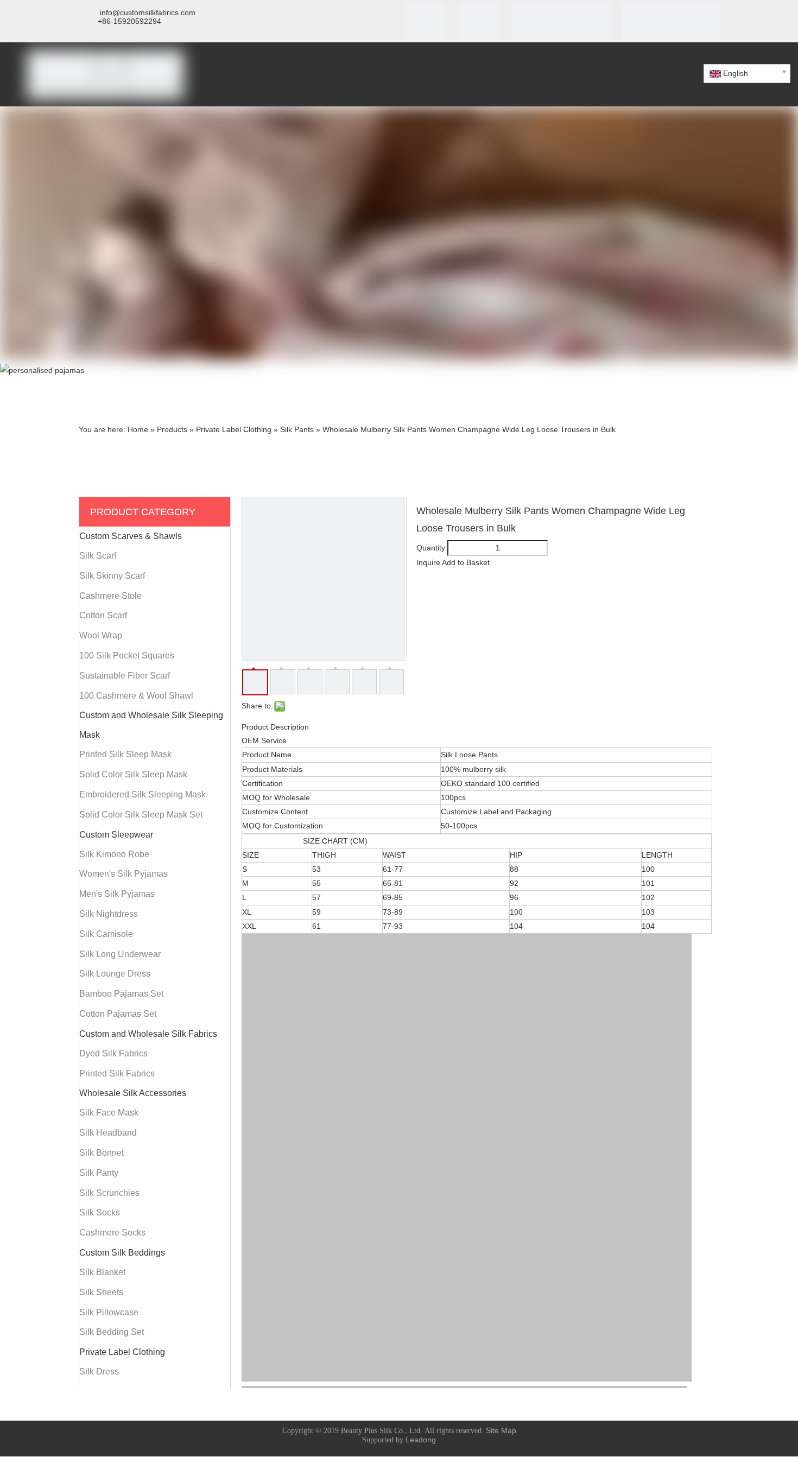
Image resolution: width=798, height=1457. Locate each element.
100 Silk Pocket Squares (126, 655)
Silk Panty (98, 1172)
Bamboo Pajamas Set (121, 993)
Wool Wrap (100, 635)
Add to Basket (466, 562)
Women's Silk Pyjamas (123, 873)
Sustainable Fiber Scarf (124, 675)
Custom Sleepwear (116, 834)
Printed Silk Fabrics (117, 1073)
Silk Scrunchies (109, 1193)
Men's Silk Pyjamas (117, 893)
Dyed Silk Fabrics (113, 1053)
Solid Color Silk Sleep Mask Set (140, 814)
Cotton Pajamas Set (117, 1013)
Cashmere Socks (112, 1232)
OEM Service (264, 740)
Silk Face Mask (108, 1112)
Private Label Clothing (122, 1352)
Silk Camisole (106, 934)
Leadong (421, 1439)
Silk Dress (99, 1371)
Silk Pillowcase (108, 1312)
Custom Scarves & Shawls (130, 536)
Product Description (275, 727)
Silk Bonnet (101, 1152)
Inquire (428, 562)
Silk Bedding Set (111, 1331)
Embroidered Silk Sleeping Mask (142, 794)
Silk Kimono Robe (114, 854)
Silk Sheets (101, 1292)
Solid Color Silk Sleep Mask (133, 774)
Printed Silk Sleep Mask (125, 754)
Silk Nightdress (108, 913)
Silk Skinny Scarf (112, 575)
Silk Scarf (97, 555)
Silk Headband (108, 1132)
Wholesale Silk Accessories (132, 1093)
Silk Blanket (102, 1272)
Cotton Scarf (103, 615)
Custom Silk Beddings (122, 1252)
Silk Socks (99, 1212)
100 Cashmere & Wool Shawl (136, 695)
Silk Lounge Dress (114, 973)
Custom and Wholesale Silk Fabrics (148, 1033)
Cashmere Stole (110, 595)
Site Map (501, 1430)
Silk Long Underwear (120, 954)
